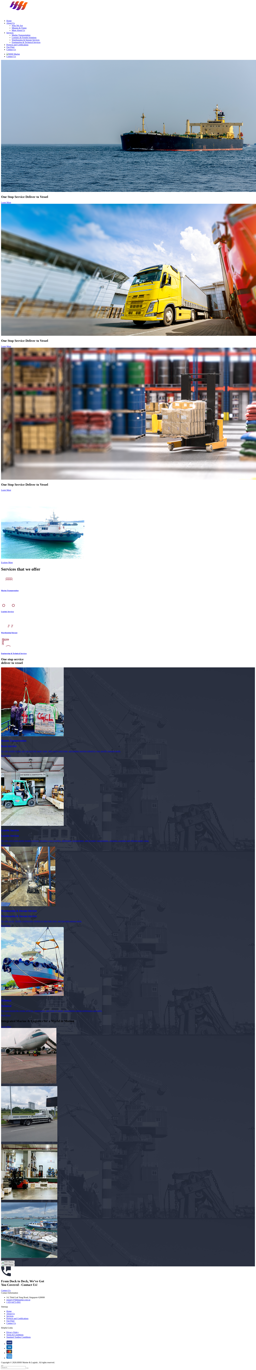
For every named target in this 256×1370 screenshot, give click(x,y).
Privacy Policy (12, 1332)
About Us (10, 23)
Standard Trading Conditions (18, 1337)
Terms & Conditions (14, 1335)
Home (9, 21)
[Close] (2, 1365)
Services (9, 33)
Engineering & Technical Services (26, 42)
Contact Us (11, 49)
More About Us (18, 30)
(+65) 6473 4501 (13, 1302)
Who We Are (17, 25)
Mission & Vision (19, 28)
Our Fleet (10, 47)
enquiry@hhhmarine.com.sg (18, 1300)
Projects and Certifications (17, 45)
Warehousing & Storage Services (25, 40)
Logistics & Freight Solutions (24, 37)
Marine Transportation (21, 35)
